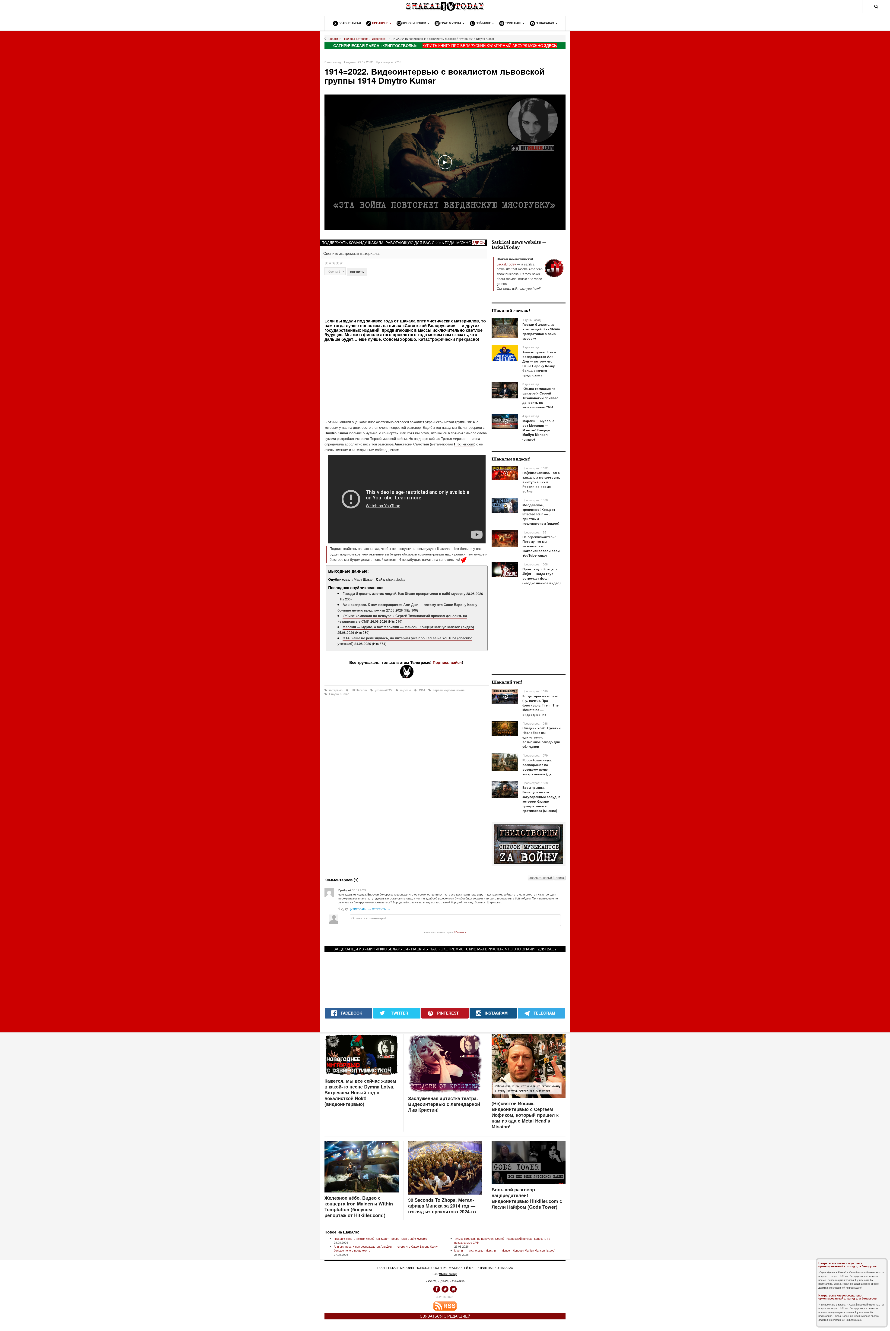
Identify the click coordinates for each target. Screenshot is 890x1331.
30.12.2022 (359, 890)
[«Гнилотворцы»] (528, 844)
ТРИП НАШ (487, 1268)
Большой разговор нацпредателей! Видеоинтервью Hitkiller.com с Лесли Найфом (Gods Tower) (527, 1198)
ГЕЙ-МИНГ (470, 1268)
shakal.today (395, 579)
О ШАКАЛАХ (505, 1268)
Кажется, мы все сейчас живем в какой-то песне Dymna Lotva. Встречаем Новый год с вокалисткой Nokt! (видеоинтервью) (360, 1092)
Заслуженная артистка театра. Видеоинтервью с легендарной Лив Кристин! (444, 1104)
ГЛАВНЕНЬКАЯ (387, 1268)
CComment (460, 932)
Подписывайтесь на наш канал (354, 548)
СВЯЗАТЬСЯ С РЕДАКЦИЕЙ (445, 1316)
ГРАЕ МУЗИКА (450, 1268)
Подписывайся (447, 662)
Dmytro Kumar (338, 694)
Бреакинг (334, 39)
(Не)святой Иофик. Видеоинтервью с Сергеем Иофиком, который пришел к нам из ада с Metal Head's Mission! (525, 1115)
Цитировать (358, 909)
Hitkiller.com (464, 444)
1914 (422, 690)
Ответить (379, 909)
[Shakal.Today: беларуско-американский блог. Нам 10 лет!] (445, 6)
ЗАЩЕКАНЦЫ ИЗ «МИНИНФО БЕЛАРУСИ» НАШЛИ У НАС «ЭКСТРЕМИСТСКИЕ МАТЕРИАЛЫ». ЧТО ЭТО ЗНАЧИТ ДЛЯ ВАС (444, 949)
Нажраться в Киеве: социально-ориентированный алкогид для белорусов (847, 1264)
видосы (405, 690)
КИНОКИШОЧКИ (428, 1268)
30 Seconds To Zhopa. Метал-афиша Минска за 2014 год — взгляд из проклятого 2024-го (442, 1205)
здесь (478, 242)
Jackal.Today (506, 264)
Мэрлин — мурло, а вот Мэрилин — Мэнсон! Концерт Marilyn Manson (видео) (408, 626)
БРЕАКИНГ (407, 1268)
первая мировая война (448, 690)
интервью (335, 690)
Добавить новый (540, 878)
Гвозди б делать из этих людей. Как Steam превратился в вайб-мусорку (404, 593)
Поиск (560, 878)
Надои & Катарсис (356, 39)
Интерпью (378, 39)
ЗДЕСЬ (550, 45)
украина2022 (383, 690)
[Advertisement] (406, 296)
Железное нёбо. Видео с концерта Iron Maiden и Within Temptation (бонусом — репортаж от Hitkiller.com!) (358, 1206)
